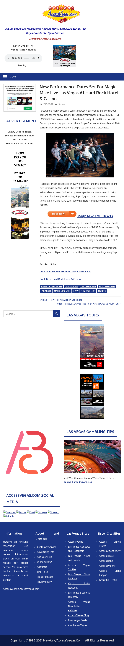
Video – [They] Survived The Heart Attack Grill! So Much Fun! (88, 303)
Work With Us (44, 561)
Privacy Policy (44, 581)
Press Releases (45, 576)
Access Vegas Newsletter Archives (79, 606)
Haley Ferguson (107, 286)
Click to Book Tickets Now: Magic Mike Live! (65, 271)
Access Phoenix (107, 565)
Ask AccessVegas (77, 625)
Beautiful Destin (108, 579)
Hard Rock (46, 291)
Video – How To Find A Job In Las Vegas (61, 299)
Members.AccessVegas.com (45, 38)
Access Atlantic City (110, 550)
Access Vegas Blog (78, 615)
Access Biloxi (106, 555)
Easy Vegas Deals (77, 620)
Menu (13, 76)
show (75, 291)
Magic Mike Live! (62, 291)
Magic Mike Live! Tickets (95, 216)
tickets (102, 291)
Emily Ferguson (88, 286)
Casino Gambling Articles (78, 481)
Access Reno (106, 560)
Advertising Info (45, 551)
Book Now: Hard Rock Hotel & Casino (60, 279)
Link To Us (42, 571)
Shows (61, 104)
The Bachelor (88, 291)
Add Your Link (44, 556)
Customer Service (46, 546)
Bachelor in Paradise (51, 286)
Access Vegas (75, 541)
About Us (42, 566)
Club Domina (71, 286)
